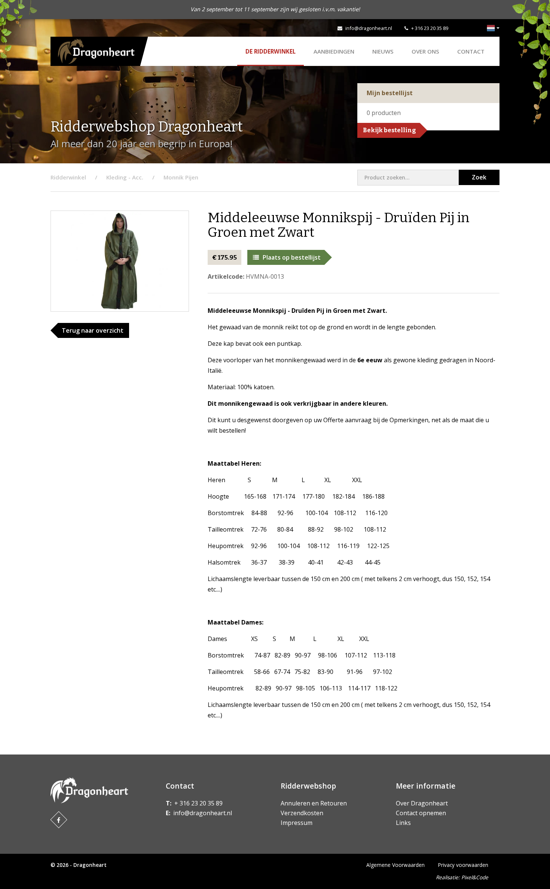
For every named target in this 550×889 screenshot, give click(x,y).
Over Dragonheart (422, 803)
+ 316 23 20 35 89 (429, 28)
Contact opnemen (421, 813)
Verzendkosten (302, 813)
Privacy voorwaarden (463, 864)
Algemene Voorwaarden (395, 864)
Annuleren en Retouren (314, 803)
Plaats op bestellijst (292, 257)
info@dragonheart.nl (368, 28)
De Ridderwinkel (270, 51)
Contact (471, 51)
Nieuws (383, 51)
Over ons (425, 51)
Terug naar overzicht (92, 330)
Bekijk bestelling (389, 130)
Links (403, 823)
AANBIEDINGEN (334, 51)
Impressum (296, 823)
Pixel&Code (474, 877)
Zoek (479, 177)
